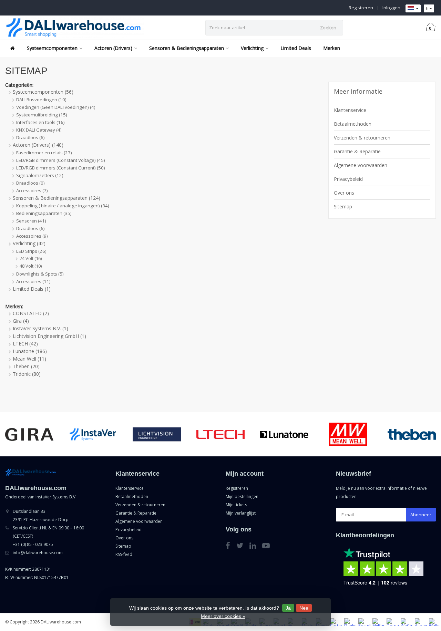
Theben (26, 366)
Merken (331, 48)
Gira (21, 321)
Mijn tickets (236, 505)
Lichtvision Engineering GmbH (49, 336)
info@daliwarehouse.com (38, 553)
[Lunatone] (284, 434)
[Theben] (412, 434)
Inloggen (391, 7)
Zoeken (328, 27)
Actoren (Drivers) (113, 48)
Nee (303, 608)
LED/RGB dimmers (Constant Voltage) (60, 160)
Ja (288, 608)
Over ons (344, 192)
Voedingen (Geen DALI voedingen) (55, 107)
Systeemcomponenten (52, 48)
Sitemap (343, 206)
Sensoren (31, 221)
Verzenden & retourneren (362, 137)
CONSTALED (31, 313)
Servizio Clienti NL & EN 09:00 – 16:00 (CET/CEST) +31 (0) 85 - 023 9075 (48, 536)
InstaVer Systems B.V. (40, 328)
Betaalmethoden (352, 124)
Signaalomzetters (39, 175)
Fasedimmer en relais (44, 152)
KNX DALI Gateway (39, 130)
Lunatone (30, 351)
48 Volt (31, 266)
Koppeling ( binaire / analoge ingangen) (62, 206)
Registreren (361, 7)
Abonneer (420, 514)
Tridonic (27, 374)
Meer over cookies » (223, 616)
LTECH (25, 343)
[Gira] (29, 434)
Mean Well (29, 358)
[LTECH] (220, 434)
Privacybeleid (348, 179)
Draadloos (30, 137)
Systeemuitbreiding (41, 115)
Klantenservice (350, 110)
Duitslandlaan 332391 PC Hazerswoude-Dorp (41, 515)
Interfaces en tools (40, 122)
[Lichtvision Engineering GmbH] (157, 434)
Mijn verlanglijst (241, 513)
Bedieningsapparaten (44, 213)
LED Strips (31, 251)
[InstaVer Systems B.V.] (93, 434)
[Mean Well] (348, 434)
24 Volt (31, 258)
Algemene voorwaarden (360, 165)
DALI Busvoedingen (41, 99)
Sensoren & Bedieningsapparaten (186, 48)
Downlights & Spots (40, 274)
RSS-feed (123, 554)
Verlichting (252, 48)
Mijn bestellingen (242, 496)
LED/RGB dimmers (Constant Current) (60, 168)
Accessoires (32, 190)
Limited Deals (295, 48)
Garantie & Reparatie (357, 151)
